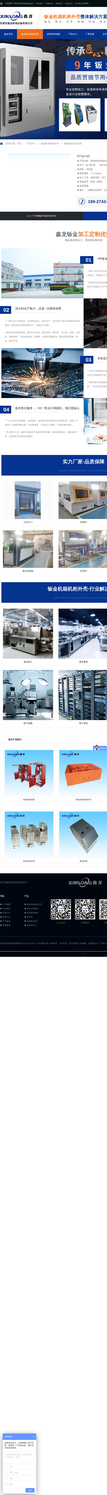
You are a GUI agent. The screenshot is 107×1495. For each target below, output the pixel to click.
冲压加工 (40, 4)
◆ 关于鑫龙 (5, 921)
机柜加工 (59, 4)
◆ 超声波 (28, 917)
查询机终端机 (53, 34)
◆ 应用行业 (5, 913)
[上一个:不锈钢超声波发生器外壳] (41, 216)
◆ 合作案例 (5, 909)
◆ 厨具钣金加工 (31, 921)
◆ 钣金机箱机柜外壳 (33, 904)
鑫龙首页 (8, 34)
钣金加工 (30, 4)
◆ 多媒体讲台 (30, 925)
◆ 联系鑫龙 (5, 925)
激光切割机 (28, 571)
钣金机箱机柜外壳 (30, 34)
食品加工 (28, 662)
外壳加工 (79, 4)
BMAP (53, 943)
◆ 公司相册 (5, 904)
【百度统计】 (93, 943)
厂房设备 (89, 34)
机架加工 (69, 4)
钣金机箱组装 (29, 800)
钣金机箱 (83, 861)
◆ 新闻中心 (5, 917)
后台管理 (74, 943)
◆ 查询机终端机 (31, 913)
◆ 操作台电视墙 (31, 909)
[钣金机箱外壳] (29, 836)
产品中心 (72, 34)
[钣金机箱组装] (29, 774)
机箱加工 (50, 4)
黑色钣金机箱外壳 (73, 143)
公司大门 (28, 522)
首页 (19, 143)
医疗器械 (28, 723)
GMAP (63, 943)
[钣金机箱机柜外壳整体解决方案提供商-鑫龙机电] (16, 18)
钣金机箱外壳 (29, 861)
